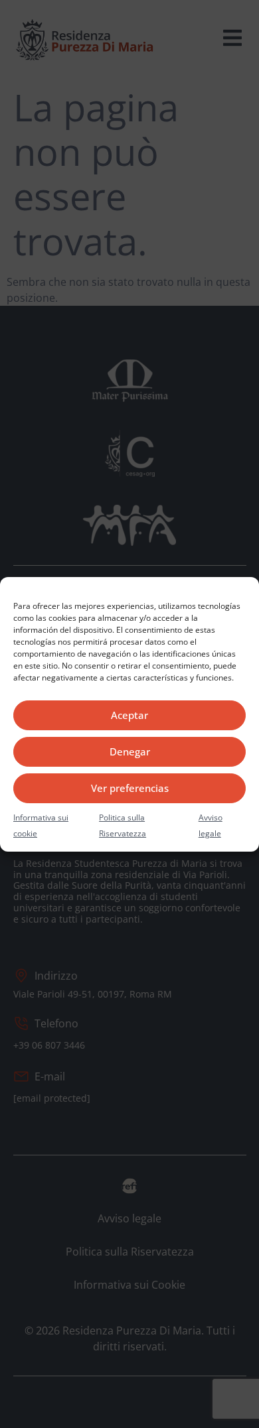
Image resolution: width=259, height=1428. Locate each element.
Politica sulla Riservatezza (122, 825)
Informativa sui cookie (40, 825)
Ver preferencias (130, 788)
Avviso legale (210, 825)
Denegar (130, 751)
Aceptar (129, 715)
